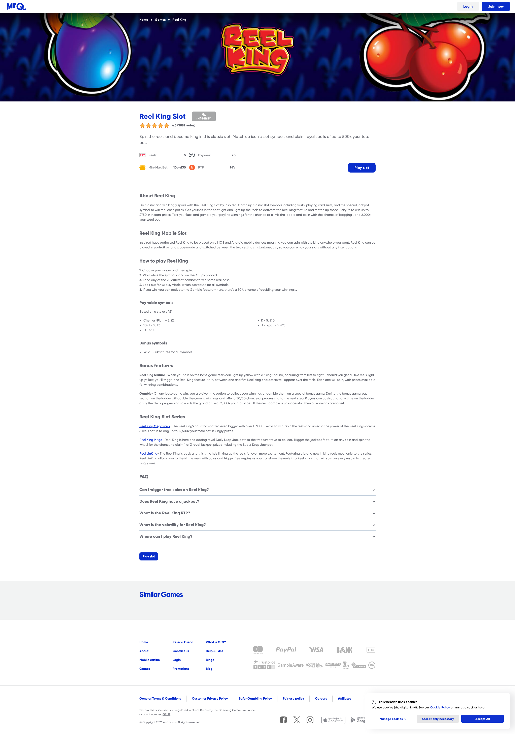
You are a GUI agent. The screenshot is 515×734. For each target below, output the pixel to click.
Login (468, 6)
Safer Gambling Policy (255, 698)
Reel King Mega (150, 440)
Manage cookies (391, 719)
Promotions (181, 669)
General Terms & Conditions (160, 698)
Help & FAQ (214, 651)
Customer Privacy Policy (210, 698)
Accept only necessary (438, 719)
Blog (209, 669)
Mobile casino (149, 660)
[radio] (142, 125)
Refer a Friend (183, 642)
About (143, 651)
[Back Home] (16, 6)
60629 (166, 714)
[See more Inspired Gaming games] (209, 116)
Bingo (210, 660)
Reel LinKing (148, 453)
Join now (496, 6)
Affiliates (344, 698)
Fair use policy (293, 698)
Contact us (181, 651)
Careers (321, 698)
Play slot (361, 167)
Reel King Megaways (154, 426)
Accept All (482, 719)
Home (143, 642)
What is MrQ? (216, 642)
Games (144, 669)
